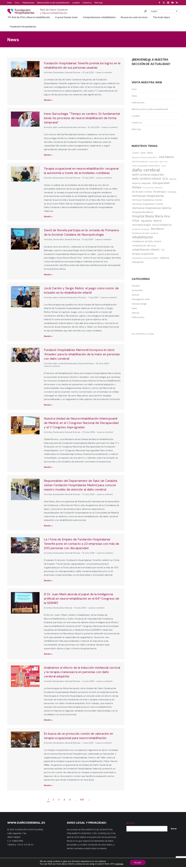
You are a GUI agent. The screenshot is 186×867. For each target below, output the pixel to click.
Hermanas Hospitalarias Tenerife (147, 204)
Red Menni (157, 229)
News (134, 95)
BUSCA (130, 823)
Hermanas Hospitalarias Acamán (147, 199)
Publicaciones (138, 102)
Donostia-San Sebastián (153, 187)
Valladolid (137, 262)
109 (82, 799)
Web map (136, 129)
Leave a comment (104, 72)
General (68, 72)
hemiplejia (171, 191)
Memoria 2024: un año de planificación (150, 109)
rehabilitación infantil (145, 249)
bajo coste (163, 161)
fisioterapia (159, 191)
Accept (137, 862)
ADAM (143, 153)
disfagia (137, 187)
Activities (48, 72)
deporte (172, 179)
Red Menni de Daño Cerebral (145, 233)
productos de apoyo (140, 229)
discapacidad (161, 183)
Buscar (174, 829)
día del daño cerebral (142, 191)
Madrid (157, 220)
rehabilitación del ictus (144, 245)
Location (136, 115)
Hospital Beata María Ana (151, 216)
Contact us (137, 122)
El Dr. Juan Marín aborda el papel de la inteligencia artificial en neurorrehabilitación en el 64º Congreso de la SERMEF (81, 598)
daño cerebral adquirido (148, 174)
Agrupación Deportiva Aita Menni (145, 157)
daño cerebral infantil (146, 178)
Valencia (164, 257)
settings (119, 864)
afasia (150, 152)
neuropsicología (141, 224)
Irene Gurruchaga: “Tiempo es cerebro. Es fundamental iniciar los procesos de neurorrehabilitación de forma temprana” (82, 118)
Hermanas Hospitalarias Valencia (151, 208)
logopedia (146, 220)
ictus (135, 220)
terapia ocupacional (143, 253)
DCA (165, 178)
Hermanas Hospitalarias (148, 196)
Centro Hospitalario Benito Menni (146, 166)
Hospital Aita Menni (142, 212)
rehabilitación (142, 237)
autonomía (153, 161)
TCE (163, 249)
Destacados (58, 72)
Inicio (134, 89)
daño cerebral (59, 127)
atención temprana (140, 161)
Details (47, 100)
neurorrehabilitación (162, 224)
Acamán (135, 152)
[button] (164, 11)
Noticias (76, 72)
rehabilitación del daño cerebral (146, 241)
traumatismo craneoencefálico (145, 258)
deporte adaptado (141, 183)
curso (163, 166)
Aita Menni (166, 157)
